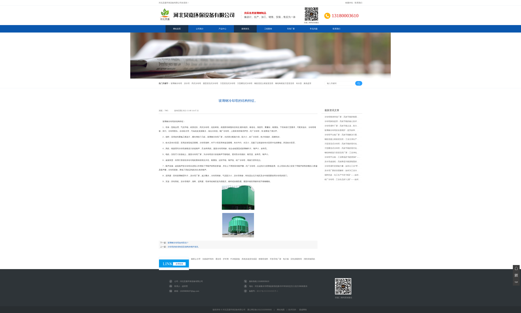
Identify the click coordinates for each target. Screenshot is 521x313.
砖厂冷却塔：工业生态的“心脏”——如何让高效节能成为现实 (342, 179)
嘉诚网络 (303, 310)
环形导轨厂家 (275, 259)
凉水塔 (187, 83)
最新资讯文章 (332, 110)
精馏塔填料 (263, 259)
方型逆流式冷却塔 (227, 83)
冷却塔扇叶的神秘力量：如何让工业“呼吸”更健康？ (342, 166)
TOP (516, 282)
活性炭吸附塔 (296, 259)
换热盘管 (307, 83)
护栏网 (226, 259)
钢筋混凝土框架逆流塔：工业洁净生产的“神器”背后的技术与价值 (342, 139)
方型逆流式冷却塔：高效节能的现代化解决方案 (342, 144)
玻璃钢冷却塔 (176, 83)
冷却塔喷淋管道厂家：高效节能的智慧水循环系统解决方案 (342, 117)
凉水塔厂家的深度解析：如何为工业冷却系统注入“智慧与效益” (342, 171)
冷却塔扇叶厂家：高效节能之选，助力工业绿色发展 (342, 126)
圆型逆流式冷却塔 (210, 83)
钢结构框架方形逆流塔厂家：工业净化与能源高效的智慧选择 (342, 153)
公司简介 (200, 29)
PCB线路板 (235, 259)
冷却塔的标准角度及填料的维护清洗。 (184, 247)
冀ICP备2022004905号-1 (267, 291)
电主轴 (286, 259)
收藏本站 (349, 3)
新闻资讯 (245, 29)
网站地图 (281, 310)
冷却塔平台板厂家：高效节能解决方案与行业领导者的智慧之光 (342, 135)
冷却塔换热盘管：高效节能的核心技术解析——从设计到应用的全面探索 (342, 121)
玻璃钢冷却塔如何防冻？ (178, 243)
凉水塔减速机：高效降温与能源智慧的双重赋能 (342, 162)
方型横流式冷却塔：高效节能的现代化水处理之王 (342, 148)
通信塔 (218, 259)
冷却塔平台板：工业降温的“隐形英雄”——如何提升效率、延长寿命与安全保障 (342, 157)
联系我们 (358, 3)
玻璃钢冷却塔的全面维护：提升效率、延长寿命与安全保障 (342, 130)
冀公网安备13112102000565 (259, 310)
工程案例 (268, 29)
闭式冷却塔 (196, 83)
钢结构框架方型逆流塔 (284, 83)
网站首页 (177, 29)
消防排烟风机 (309, 259)
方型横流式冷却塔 (244, 83)
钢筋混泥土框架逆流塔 (263, 83)
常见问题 (313, 29)
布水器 (299, 83)
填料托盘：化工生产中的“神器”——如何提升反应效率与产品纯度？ (342, 175)
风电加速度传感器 (249, 259)
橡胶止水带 (196, 259)
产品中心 (222, 29)
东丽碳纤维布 (208, 259)
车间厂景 (291, 29)
